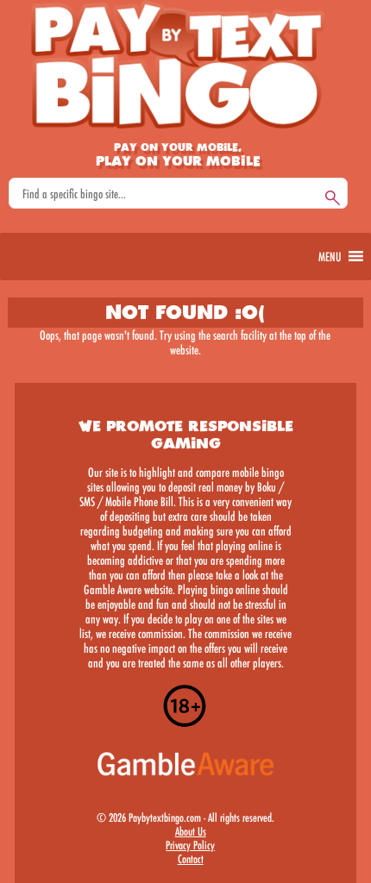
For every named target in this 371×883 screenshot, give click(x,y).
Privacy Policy (190, 845)
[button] (329, 256)
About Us (189, 831)
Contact (190, 859)
